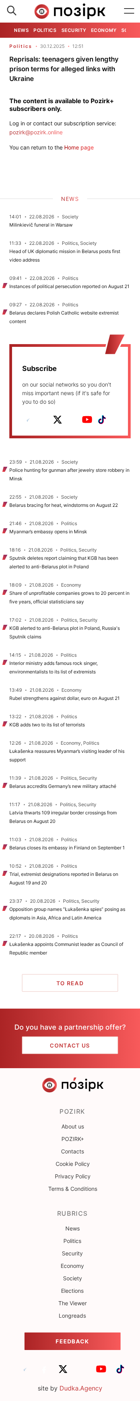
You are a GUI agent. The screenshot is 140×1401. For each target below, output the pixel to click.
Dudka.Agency (81, 1388)
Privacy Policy (73, 1176)
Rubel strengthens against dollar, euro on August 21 (64, 698)
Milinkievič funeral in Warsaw (41, 225)
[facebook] (43, 419)
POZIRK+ (72, 1139)
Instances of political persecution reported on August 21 (69, 286)
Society (72, 1278)
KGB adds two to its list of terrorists (47, 725)
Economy (104, 30)
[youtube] (87, 419)
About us (72, 1126)
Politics (44, 30)
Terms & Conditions (72, 1188)
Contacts (72, 1151)
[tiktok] (102, 419)
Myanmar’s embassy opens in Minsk (48, 531)
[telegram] (28, 419)
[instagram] (72, 419)
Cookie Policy (73, 1163)
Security (73, 30)
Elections (72, 1290)
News (21, 30)
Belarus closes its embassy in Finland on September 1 (67, 848)
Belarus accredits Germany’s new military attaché (62, 786)
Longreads (72, 1315)
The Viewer (72, 1303)
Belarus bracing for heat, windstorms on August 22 (63, 505)
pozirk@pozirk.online (36, 132)
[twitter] (57, 419)
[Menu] (129, 11)
